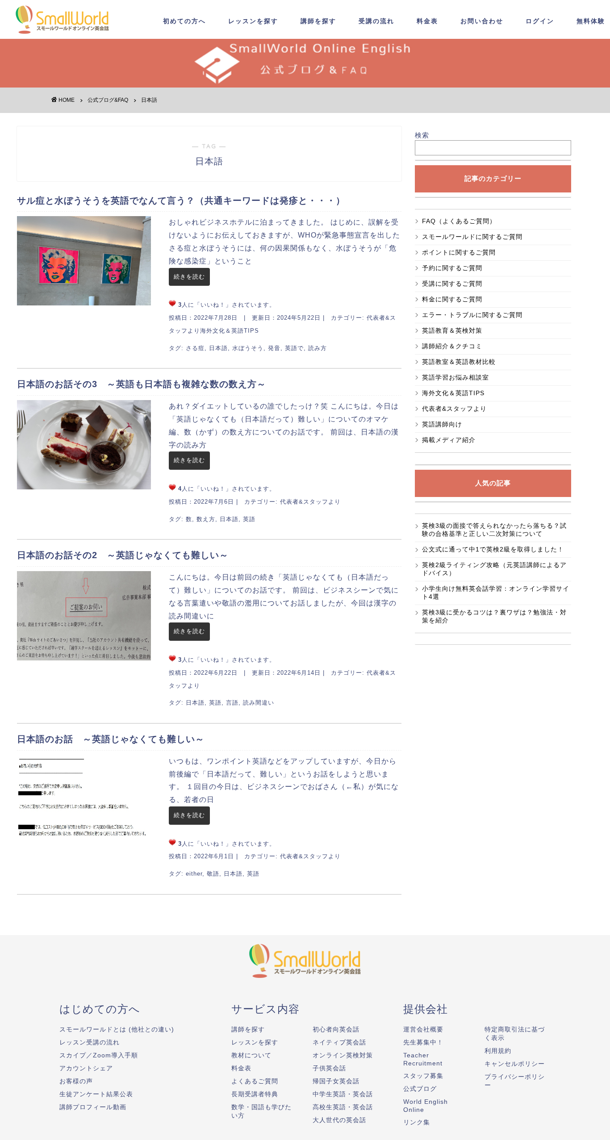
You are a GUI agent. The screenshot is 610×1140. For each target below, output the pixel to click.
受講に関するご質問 (452, 283)
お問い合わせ (481, 21)
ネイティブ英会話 (339, 1042)
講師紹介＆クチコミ (452, 346)
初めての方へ (184, 21)
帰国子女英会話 (336, 1081)
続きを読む (189, 276)
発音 (274, 348)
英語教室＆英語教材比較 (459, 361)
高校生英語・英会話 (343, 1107)
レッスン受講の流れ (89, 1042)
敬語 (213, 873)
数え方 (205, 519)
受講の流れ (376, 21)
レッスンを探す (253, 21)
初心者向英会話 (336, 1029)
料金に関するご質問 (452, 299)
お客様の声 (76, 1081)
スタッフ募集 (423, 1075)
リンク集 (416, 1122)
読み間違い (258, 702)
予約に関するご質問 (452, 267)
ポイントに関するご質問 (459, 252)
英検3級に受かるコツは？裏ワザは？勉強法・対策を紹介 (494, 616)
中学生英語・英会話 (343, 1094)
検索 (422, 135)
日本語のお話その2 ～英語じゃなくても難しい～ (123, 555)
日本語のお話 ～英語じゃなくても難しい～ (111, 739)
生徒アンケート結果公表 (96, 1094)
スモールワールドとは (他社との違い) (116, 1029)
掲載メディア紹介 (449, 439)
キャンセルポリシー (515, 1063)
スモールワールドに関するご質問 (472, 236)
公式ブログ (420, 1088)
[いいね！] (172, 303)
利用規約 (498, 1050)
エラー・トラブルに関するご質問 (472, 314)
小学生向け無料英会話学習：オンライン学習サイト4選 (495, 592)
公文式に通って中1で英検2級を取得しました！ (493, 549)
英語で (294, 348)
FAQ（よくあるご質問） (462, 221)
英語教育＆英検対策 (452, 330)
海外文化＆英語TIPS (229, 330)
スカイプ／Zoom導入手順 (98, 1055)
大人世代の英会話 (339, 1119)
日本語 (218, 348)
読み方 (317, 348)
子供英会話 (329, 1068)
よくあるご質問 (254, 1081)
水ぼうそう (247, 348)
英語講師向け (442, 424)
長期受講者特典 (254, 1094)
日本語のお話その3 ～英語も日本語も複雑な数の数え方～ (141, 384)
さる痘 (195, 348)
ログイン (540, 21)
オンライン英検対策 (343, 1055)
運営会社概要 (423, 1029)
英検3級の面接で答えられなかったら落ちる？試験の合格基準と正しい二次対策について (494, 529)
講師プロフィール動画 (92, 1107)
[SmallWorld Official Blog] (65, 35)
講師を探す (318, 21)
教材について (251, 1055)
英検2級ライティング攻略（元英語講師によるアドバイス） (494, 568)
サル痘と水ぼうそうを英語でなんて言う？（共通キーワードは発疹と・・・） (181, 200)
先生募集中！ (423, 1042)
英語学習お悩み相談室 (455, 377)
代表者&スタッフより (310, 501)
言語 (232, 702)
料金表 (427, 21)
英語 (249, 519)
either (194, 873)
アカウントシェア (86, 1068)
